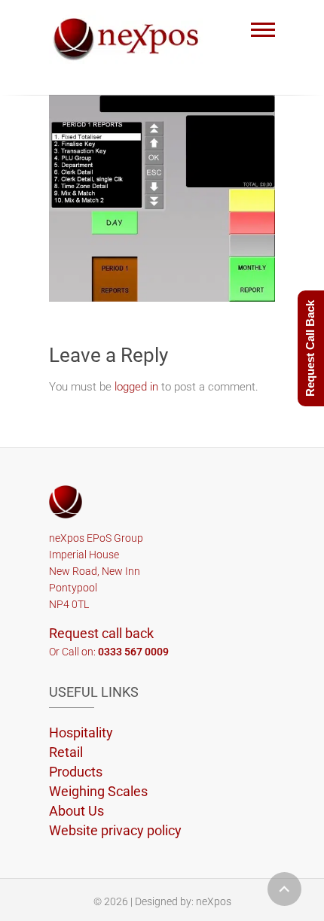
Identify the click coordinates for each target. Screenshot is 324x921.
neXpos (213, 901)
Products (75, 772)
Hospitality (81, 732)
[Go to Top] (284, 889)
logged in (136, 387)
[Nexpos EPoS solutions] (130, 37)
